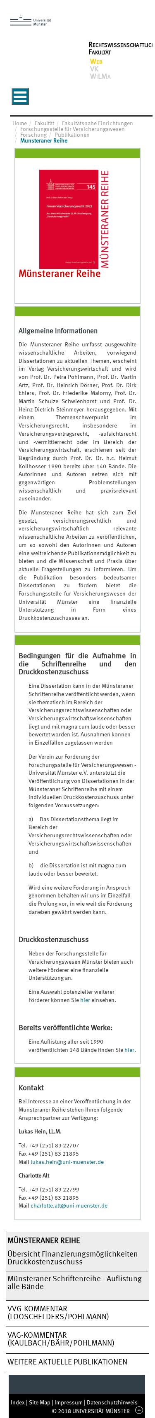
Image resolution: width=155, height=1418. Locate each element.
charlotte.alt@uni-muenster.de (69, 1206)
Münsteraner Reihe (43, 1241)
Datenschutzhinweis (112, 1403)
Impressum (69, 1403)
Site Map (40, 1403)
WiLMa (100, 76)
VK (94, 69)
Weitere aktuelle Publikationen (67, 1362)
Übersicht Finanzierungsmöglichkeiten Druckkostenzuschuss (72, 1258)
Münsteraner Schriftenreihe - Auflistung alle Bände (74, 1283)
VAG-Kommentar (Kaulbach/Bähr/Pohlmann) (60, 1339)
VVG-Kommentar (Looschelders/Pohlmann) (58, 1313)
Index (18, 1403)
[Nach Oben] (137, 1411)
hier (85, 1000)
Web (96, 61)
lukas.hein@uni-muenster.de (67, 1162)
